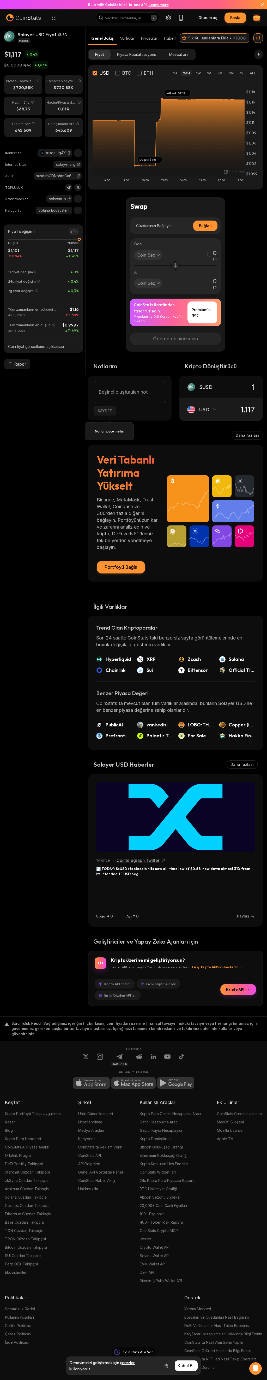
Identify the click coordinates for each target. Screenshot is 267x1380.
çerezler (127, 1362)
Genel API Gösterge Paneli (101, 1172)
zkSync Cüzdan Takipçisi (26, 1180)
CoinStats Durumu (199, 1367)
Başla (235, 17)
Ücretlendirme (90, 1122)
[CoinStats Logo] (23, 17)
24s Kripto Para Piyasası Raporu (167, 1180)
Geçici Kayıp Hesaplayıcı (161, 1130)
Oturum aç (207, 17)
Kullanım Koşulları (19, 1317)
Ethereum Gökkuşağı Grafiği (163, 1155)
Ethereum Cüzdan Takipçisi (28, 1214)
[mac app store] (133, 1083)
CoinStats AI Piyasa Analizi (27, 1147)
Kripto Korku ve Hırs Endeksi (164, 1164)
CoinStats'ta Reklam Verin (100, 1147)
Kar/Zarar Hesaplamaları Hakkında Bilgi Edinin (223, 1334)
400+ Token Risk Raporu (161, 1222)
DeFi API (147, 1272)
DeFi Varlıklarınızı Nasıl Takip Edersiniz (217, 1325)
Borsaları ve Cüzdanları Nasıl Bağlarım (216, 1317)
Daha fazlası (247, 435)
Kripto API (235, 989)
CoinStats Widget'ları (158, 1172)
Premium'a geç (201, 312)
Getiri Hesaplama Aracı (159, 1122)
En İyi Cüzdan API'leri (120, 995)
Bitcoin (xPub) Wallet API (161, 1280)
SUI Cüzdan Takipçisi (23, 1255)
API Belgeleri (89, 1164)
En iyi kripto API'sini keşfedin (215, 967)
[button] (69, 153)
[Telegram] (68, 187)
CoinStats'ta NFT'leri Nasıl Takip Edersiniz (220, 1359)
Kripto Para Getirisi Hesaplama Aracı (170, 1113)
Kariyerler (86, 1138)
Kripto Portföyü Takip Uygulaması (33, 1113)
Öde (138, 244)
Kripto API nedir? (117, 984)
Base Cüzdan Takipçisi (24, 1222)
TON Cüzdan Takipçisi (24, 1230)
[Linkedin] (153, 1059)
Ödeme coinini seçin (175, 338)
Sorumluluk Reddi (20, 1309)
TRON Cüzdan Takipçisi (25, 1239)
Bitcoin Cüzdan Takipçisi (26, 1247)
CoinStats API (89, 1155)
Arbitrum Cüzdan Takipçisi (27, 1189)
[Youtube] (167, 1059)
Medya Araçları (91, 1130)
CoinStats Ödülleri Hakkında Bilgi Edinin (217, 1350)
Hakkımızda (88, 1189)
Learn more (159, 4)
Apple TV (225, 1138)
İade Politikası (17, 1342)
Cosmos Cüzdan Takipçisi (27, 1205)
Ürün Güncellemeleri (95, 1113)
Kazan (10, 1122)
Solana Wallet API (154, 1255)
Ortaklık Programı (19, 1155)
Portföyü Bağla (121, 567)
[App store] (91, 1083)
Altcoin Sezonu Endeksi (160, 1197)
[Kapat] (259, 5)
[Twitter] (78, 187)
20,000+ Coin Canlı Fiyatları (163, 1205)
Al (135, 272)
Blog (9, 1130)
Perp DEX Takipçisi (21, 1264)
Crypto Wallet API (154, 1247)
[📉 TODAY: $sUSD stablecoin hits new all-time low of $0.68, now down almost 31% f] (175, 817)
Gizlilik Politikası (18, 1325)
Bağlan (205, 225)
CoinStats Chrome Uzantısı (239, 1113)
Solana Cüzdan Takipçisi (26, 1197)
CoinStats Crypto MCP (159, 1230)
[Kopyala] (69, 153)
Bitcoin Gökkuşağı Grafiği (161, 1147)
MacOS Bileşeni (230, 1122)
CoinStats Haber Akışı (96, 1180)
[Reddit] (139, 1059)
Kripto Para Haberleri (23, 1138)
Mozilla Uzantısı (230, 1130)
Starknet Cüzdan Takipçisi (27, 1172)
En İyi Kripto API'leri (161, 984)
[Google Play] (175, 1083)
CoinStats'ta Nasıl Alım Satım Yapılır (213, 1342)
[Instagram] (100, 1059)
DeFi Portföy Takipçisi (24, 1164)
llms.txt (145, 1239)
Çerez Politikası (18, 1334)
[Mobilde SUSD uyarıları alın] (258, 38)
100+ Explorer (152, 1214)
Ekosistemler (16, 1272)
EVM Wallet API (153, 1264)
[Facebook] (181, 1059)
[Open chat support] (255, 1368)
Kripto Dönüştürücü (156, 1138)
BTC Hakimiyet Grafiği (158, 1189)
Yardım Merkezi (197, 1309)
